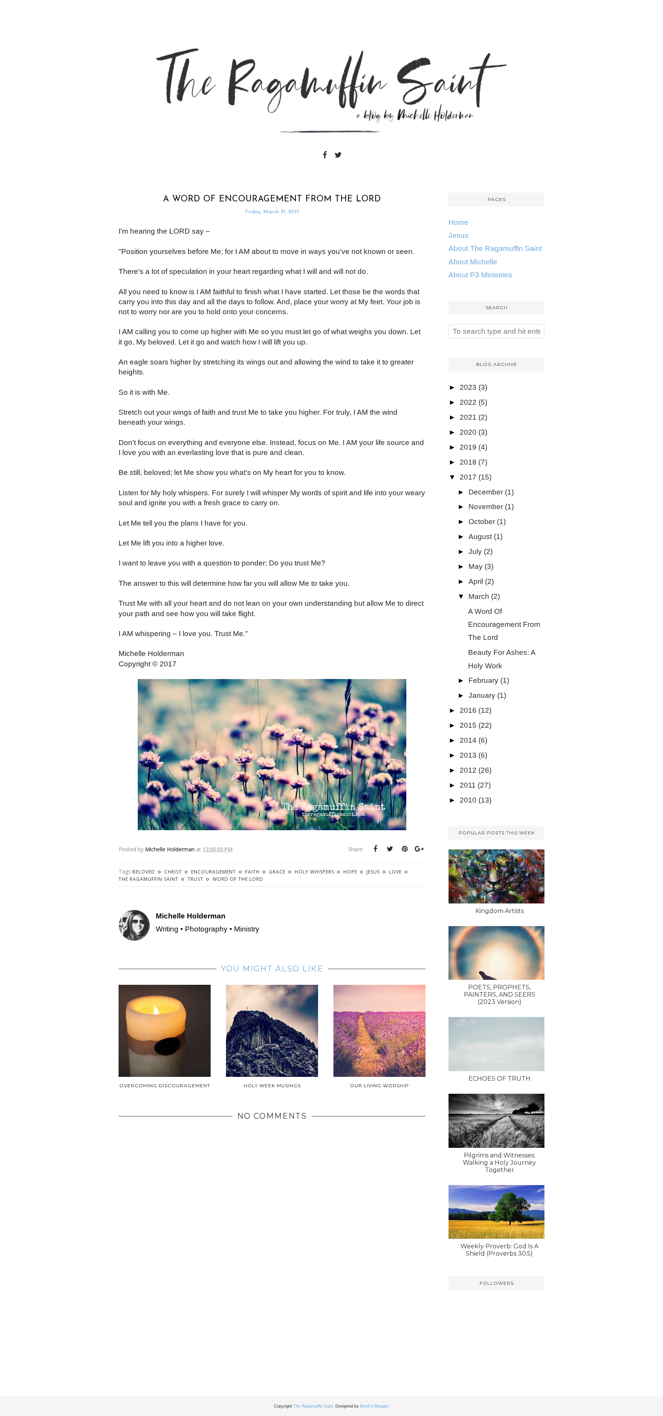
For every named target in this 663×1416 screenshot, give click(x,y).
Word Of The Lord (238, 879)
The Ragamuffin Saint (148, 879)
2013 (468, 755)
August (480, 536)
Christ (173, 872)
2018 (468, 462)
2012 (468, 770)
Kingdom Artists (499, 911)
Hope (350, 872)
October (481, 522)
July (475, 551)
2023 (468, 387)
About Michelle (473, 262)
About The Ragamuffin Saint (495, 248)
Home (458, 222)
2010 (468, 800)
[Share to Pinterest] (404, 849)
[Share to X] (390, 849)
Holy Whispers (314, 872)
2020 (468, 432)
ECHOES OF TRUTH (499, 1078)
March (478, 596)
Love (395, 872)
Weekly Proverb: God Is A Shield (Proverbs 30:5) (499, 1250)
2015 (468, 725)
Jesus (373, 872)
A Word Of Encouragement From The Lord (504, 624)
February (483, 680)
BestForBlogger (374, 1406)
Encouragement (213, 872)
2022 (468, 402)
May (475, 566)
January (481, 695)
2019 (468, 447)
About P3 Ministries (480, 275)
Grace (277, 872)
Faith (252, 872)
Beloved (143, 872)
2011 (468, 785)
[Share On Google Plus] (419, 849)
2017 (468, 477)
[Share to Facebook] (375, 849)
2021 (468, 417)
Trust (195, 879)
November (485, 507)
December (485, 492)
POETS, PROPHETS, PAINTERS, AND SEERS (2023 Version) (499, 995)
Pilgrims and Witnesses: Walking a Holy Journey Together (499, 1163)
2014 (468, 740)
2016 (468, 710)
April (475, 581)
